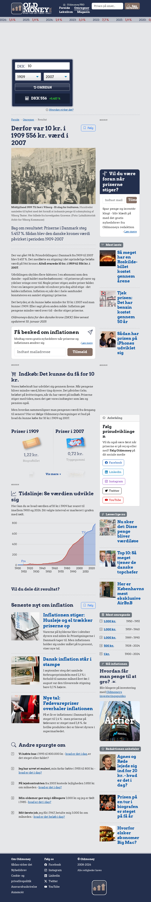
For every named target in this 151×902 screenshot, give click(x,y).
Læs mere (87, 342)
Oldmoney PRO (76, 4)
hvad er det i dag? (30, 772)
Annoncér (17, 892)
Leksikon (66, 12)
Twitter (113, 490)
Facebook (115, 462)
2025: (16, 20)
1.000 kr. (110, 621)
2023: (63, 20)
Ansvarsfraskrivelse (24, 886)
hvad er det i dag (76, 754)
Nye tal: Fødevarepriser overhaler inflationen (68, 703)
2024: (40, 20)
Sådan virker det (21, 864)
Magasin (83, 12)
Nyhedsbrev (19, 870)
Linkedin (114, 472)
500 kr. (109, 645)
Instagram (115, 481)
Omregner (81, 8)
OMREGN (44, 87)
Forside (64, 8)
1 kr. (107, 654)
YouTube (114, 500)
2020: (133, 20)
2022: (87, 20)
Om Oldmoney (21, 859)
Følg (90, 128)
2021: (109, 20)
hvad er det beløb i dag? (49, 816)
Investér (132, 8)
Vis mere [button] (53, 474)
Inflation (100, 8)
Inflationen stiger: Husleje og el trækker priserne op (68, 620)
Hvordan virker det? (61, 109)
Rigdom (116, 8)
